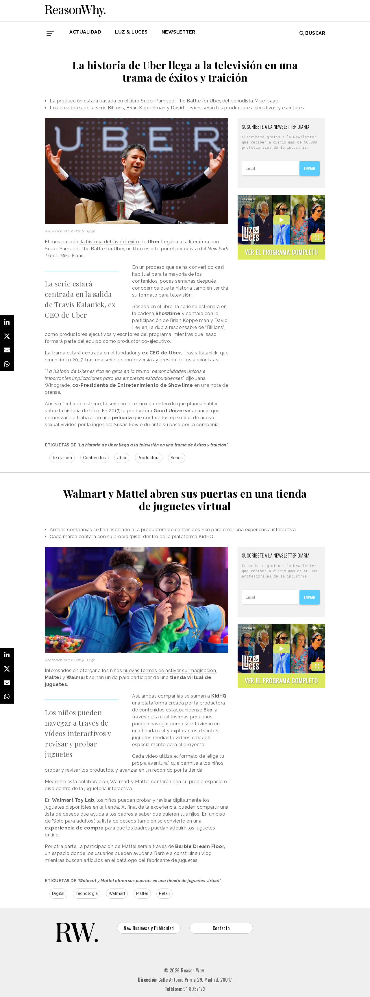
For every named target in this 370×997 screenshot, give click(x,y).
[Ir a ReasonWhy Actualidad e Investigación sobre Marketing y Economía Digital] (75, 10)
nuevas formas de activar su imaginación (169, 670)
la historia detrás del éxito (109, 241)
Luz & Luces (131, 32)
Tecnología (86, 893)
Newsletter (178, 32)
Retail (164, 893)
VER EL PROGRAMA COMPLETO (281, 251)
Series (177, 457)
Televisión (62, 457)
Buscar (315, 33)
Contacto (221, 928)
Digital (58, 893)
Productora (149, 457)
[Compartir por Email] (7, 350)
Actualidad (85, 32)
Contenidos (94, 457)
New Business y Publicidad (149, 928)
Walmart (117, 893)
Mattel (142, 893)
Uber (122, 457)
